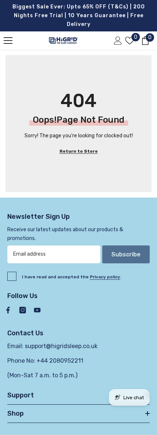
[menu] (8, 40)
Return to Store (79, 151)
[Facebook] (8, 310)
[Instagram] (22, 310)
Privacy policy (105, 276)
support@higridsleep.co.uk (61, 346)
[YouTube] (37, 310)
